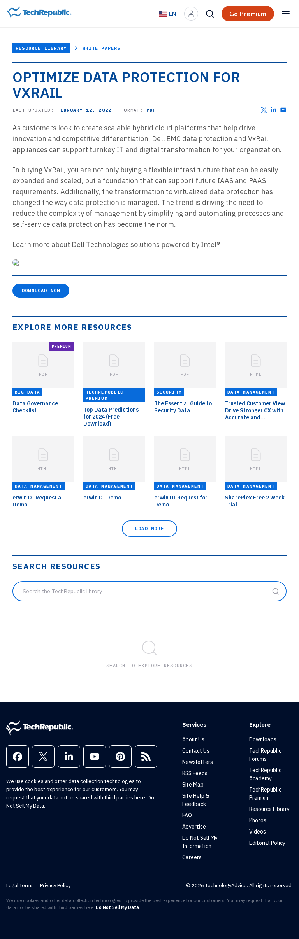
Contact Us (195, 750)
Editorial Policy (267, 842)
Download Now (41, 290)
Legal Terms (20, 885)
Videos (257, 831)
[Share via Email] (283, 110)
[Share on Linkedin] (273, 110)
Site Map (193, 784)
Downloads (262, 739)
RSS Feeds (195, 773)
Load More (149, 528)
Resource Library (41, 48)
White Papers (101, 48)
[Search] (210, 14)
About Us (193, 739)
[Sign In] (191, 14)
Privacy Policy (55, 885)
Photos (257, 820)
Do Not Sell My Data (117, 907)
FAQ (187, 815)
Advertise (194, 826)
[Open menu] (286, 14)
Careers (192, 857)
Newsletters (197, 762)
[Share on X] (263, 110)
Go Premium (247, 14)
